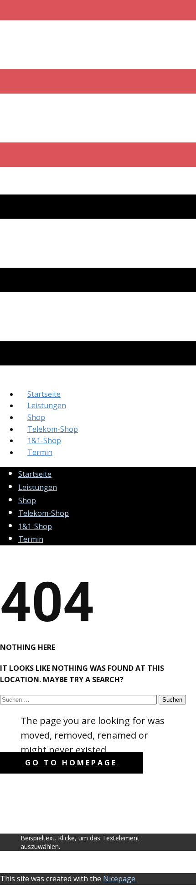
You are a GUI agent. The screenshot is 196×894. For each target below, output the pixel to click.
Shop (36, 417)
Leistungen (46, 405)
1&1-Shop (44, 440)
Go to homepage (71, 763)
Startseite (44, 394)
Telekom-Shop (52, 429)
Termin (39, 452)
